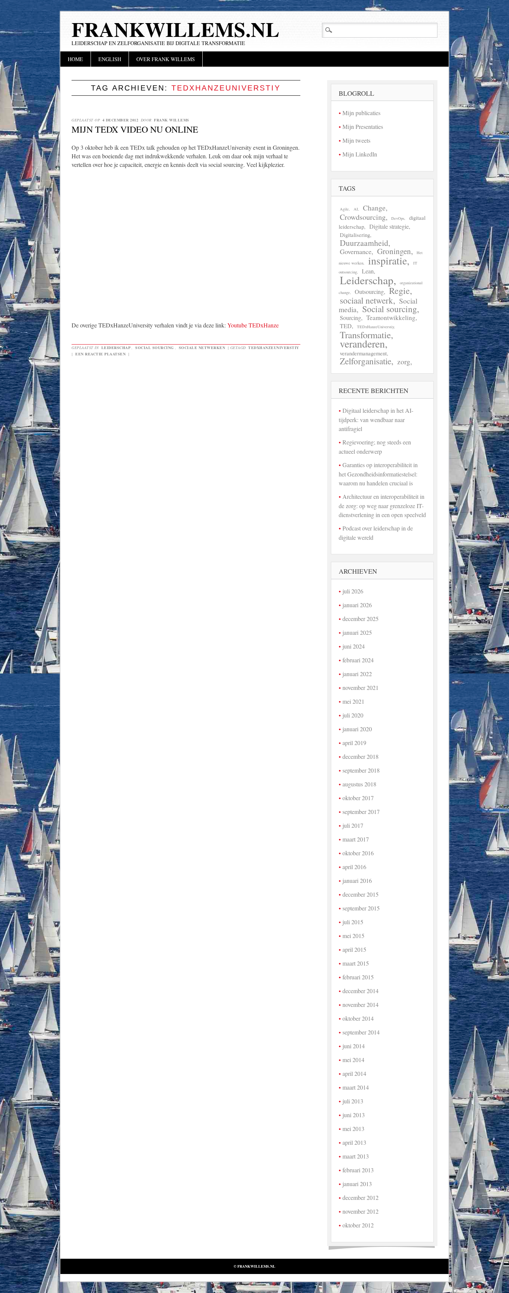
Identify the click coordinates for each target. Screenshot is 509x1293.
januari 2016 (357, 880)
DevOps (397, 218)
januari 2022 (357, 674)
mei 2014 (353, 1060)
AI (356, 209)
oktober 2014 (358, 1018)
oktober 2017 (358, 798)
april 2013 (354, 1142)
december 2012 (360, 1197)
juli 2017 (352, 825)
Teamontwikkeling (390, 317)
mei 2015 (353, 935)
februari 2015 (358, 977)
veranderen (362, 344)
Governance (356, 251)
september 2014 (361, 1032)
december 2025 (360, 618)
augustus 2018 (359, 784)
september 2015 (361, 908)
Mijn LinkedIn (359, 154)
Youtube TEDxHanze (253, 325)
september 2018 (361, 770)
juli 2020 (352, 715)
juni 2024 (353, 646)
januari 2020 (357, 729)
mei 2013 (353, 1128)
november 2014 (360, 1004)
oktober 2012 (358, 1225)
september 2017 (361, 811)
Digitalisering (355, 234)
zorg (403, 361)
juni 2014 (353, 1046)
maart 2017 (355, 839)
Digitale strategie (389, 226)
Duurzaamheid (364, 242)
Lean (368, 271)
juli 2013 (352, 1101)
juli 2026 (352, 591)
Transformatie (365, 335)
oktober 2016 (358, 853)
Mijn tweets (356, 140)
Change (374, 207)
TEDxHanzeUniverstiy (273, 347)
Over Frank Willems (165, 59)
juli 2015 (352, 922)
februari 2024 (358, 660)
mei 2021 (353, 701)
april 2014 (354, 1073)
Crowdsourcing (363, 217)
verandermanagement (363, 353)
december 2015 (360, 894)
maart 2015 (355, 963)
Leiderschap (116, 347)
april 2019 (354, 743)
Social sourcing (154, 347)
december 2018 (360, 756)
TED (346, 326)
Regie (399, 291)
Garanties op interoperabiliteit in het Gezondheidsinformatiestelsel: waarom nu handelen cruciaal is (378, 474)
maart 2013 (355, 1156)
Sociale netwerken (202, 347)
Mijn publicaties (361, 113)
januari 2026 (357, 605)
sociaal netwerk (366, 300)
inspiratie (387, 260)
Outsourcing (369, 292)
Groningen (394, 251)
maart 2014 (355, 1087)
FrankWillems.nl (175, 29)
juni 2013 (353, 1115)
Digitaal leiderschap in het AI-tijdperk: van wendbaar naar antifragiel (376, 419)
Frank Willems (171, 120)
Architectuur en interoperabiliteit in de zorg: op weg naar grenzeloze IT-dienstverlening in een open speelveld (382, 505)
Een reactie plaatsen (100, 353)
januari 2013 (357, 1184)
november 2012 (360, 1211)
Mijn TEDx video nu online (135, 129)
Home (75, 59)
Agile (344, 209)
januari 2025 (357, 632)
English (109, 59)
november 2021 (360, 687)
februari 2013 (358, 1170)
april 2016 (354, 867)
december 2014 (360, 991)
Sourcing (350, 318)
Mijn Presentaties (362, 126)
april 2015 (354, 949)
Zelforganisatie (365, 361)
